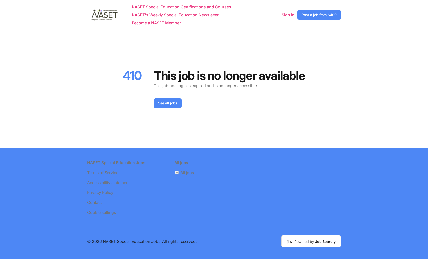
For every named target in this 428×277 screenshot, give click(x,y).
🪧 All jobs (184, 172)
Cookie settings (101, 212)
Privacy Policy (100, 192)
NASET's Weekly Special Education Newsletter (175, 14)
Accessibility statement (108, 182)
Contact (94, 202)
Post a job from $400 (319, 15)
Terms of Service (102, 172)
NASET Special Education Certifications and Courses (181, 6)
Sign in (288, 14)
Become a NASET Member (156, 22)
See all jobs (167, 103)
